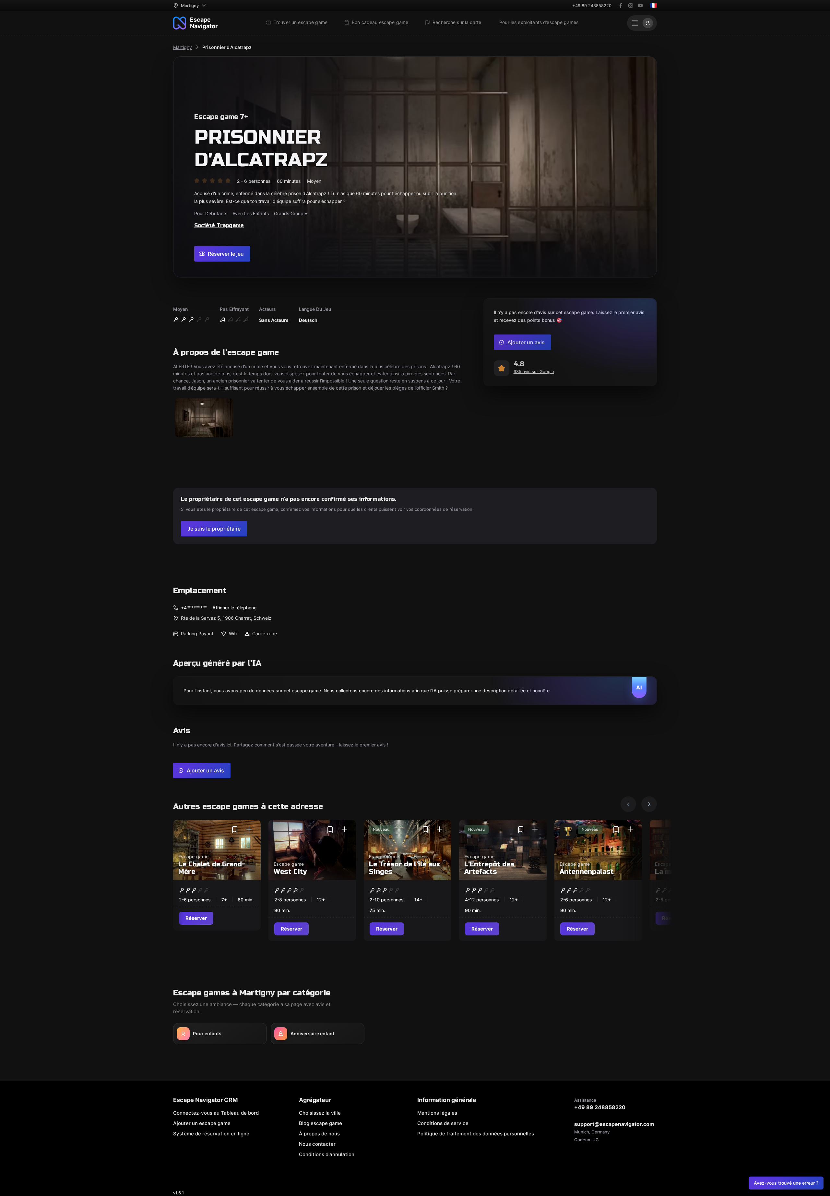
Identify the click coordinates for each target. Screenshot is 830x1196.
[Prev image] (628, 804)
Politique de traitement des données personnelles (475, 1134)
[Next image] (649, 804)
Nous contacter (317, 1144)
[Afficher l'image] (204, 418)
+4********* (194, 607)
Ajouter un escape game (202, 1123)
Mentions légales (437, 1113)
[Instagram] (631, 5)
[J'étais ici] (249, 829)
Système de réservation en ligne (211, 1134)
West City (290, 872)
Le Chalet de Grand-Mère (211, 868)
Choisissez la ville (320, 1113)
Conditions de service (442, 1123)
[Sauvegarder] (234, 829)
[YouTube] (640, 5)
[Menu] (642, 23)
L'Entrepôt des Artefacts (489, 868)
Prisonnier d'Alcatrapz (227, 47)
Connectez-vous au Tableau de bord (216, 1113)
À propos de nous (319, 1134)
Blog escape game (320, 1123)
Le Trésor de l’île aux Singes (404, 868)
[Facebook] (621, 5)
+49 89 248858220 (591, 5)
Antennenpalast (587, 872)
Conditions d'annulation (326, 1154)
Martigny (182, 47)
